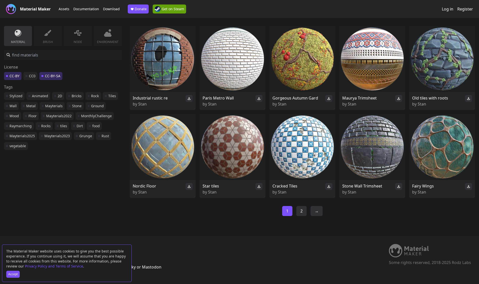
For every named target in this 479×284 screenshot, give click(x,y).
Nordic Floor (144, 186)
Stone (77, 106)
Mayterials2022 (59, 116)
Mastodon (151, 267)
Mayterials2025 (22, 136)
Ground (97, 106)
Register (465, 9)
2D (60, 96)
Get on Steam (172, 8)
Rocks (46, 126)
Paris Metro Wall (218, 98)
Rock (95, 96)
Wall (13, 106)
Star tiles (211, 186)
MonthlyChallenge (96, 116)
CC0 (32, 76)
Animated (40, 96)
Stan (142, 104)
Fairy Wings (423, 186)
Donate (141, 8)
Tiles (112, 96)
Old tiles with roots (430, 98)
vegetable (17, 146)
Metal (31, 106)
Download (111, 8)
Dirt (80, 126)
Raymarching (20, 126)
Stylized (15, 96)
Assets (64, 8)
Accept (13, 274)
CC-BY (14, 76)
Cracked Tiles (284, 186)
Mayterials (54, 106)
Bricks (77, 96)
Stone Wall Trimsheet (362, 186)
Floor (32, 116)
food (96, 126)
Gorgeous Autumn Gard (295, 98)
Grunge (85, 136)
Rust (105, 136)
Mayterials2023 (57, 136)
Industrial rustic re (150, 98)
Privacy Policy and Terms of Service (54, 266)
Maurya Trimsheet (359, 98)
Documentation (86, 8)
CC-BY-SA (52, 76)
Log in (447, 9)
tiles (63, 126)
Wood (14, 116)
